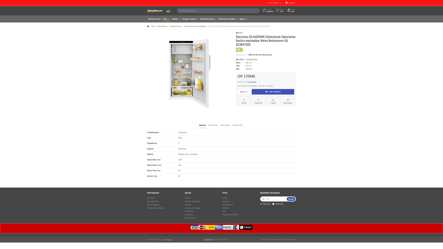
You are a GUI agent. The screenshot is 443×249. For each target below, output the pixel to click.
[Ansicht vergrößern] (189, 73)
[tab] (202, 125)
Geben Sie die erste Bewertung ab (260, 54)
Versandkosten (252, 82)
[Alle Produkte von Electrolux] (239, 32)
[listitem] (189, 73)
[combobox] (218, 10)
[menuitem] (154, 19)
